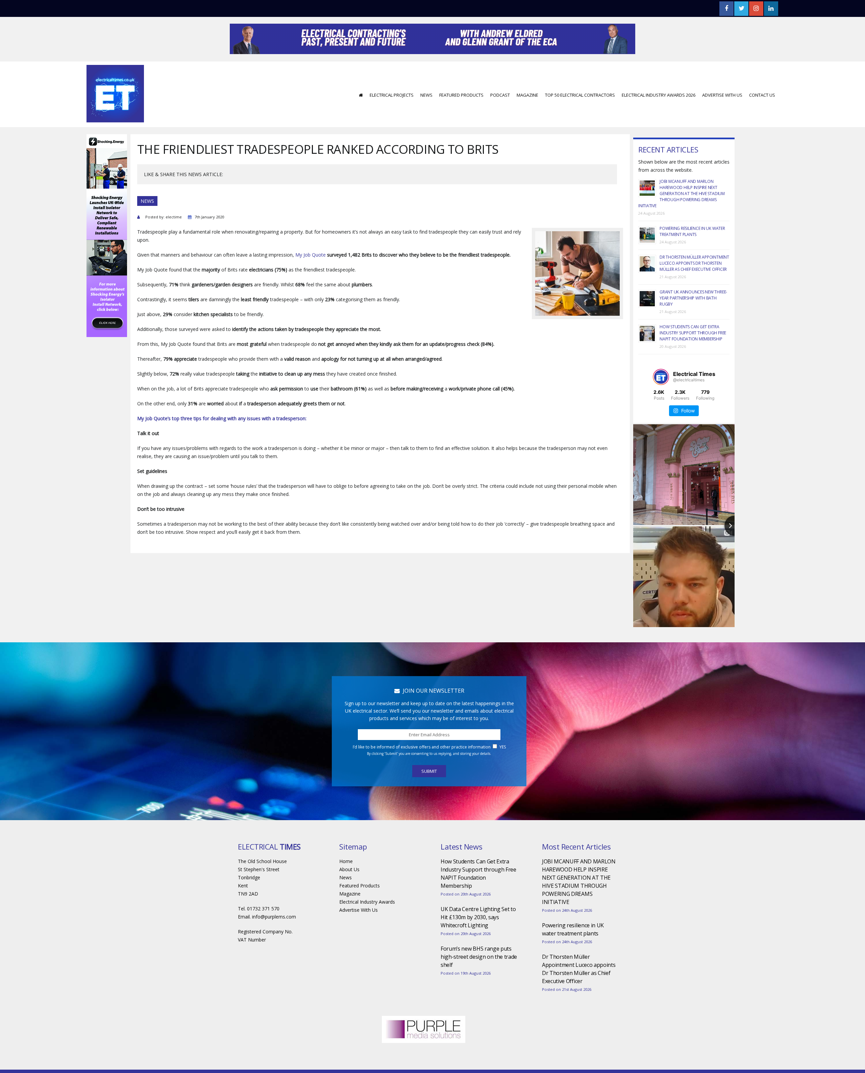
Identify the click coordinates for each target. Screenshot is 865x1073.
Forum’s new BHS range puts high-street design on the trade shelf (479, 977)
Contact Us (762, 115)
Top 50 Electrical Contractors (580, 115)
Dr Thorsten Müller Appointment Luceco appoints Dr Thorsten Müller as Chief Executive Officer (694, 283)
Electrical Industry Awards (367, 922)
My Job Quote (310, 275)
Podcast (500, 115)
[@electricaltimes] (661, 397)
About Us (349, 889)
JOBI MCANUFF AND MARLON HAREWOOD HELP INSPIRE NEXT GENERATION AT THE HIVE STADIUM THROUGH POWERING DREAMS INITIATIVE (681, 214)
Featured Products (461, 115)
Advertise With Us (722, 115)
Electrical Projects (392, 115)
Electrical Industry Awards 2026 (658, 115)
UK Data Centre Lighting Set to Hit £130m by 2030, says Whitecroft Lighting (478, 937)
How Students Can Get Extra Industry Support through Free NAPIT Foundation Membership (693, 353)
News (426, 115)
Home (346, 881)
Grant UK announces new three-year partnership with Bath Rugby (693, 318)
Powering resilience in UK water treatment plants (692, 252)
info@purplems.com (274, 937)
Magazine (527, 115)
